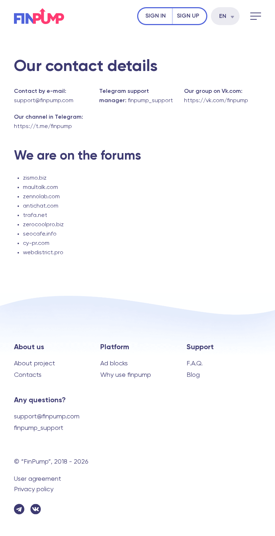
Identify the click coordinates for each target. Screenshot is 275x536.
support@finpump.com (43, 101)
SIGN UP (188, 16)
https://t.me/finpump (43, 126)
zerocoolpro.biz (43, 225)
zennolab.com (41, 197)
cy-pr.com (36, 243)
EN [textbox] (222, 16)
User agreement (37, 479)
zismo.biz (35, 178)
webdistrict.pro (43, 253)
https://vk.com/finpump (216, 101)
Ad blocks (114, 363)
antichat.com (40, 206)
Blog (193, 375)
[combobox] (225, 16)
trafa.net (35, 215)
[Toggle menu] (255, 16)
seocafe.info (40, 234)
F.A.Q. (195, 363)
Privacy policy (33, 489)
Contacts (28, 375)
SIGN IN (155, 16)
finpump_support (150, 101)
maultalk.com (40, 187)
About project (34, 363)
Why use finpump (125, 375)
